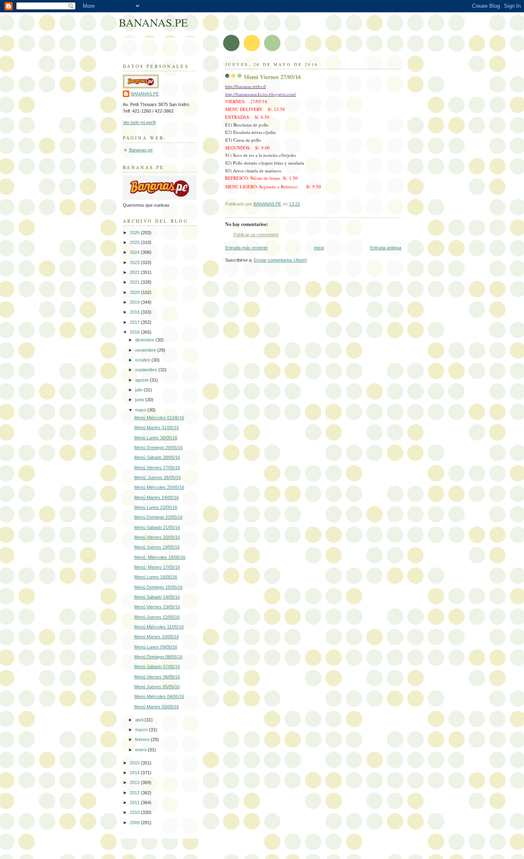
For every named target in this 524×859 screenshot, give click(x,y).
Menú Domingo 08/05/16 (158, 656)
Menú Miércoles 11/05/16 (159, 626)
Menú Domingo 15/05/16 (158, 587)
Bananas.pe (141, 149)
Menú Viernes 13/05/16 (157, 606)
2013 (135, 782)
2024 (135, 252)
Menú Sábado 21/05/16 (157, 527)
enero (141, 749)
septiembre (146, 369)
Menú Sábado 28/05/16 (157, 457)
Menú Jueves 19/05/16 (157, 547)
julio (139, 389)
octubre (143, 359)
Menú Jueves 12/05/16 (157, 617)
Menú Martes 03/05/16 (156, 706)
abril (140, 719)
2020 (135, 292)
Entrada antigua (385, 247)
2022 (135, 272)
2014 (135, 772)
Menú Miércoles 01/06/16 (159, 417)
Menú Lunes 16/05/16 (155, 576)
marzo (142, 729)
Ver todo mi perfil (139, 122)
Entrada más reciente (246, 247)
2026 (135, 232)
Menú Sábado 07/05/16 (157, 666)
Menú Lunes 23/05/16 (155, 507)
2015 (135, 762)
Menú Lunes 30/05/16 (155, 437)
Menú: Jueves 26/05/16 (157, 477)
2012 (135, 792)
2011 (135, 802)
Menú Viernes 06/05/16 (157, 676)
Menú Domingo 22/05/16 (158, 517)
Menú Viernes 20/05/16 (157, 537)
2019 (135, 302)
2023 (135, 262)
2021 (135, 282)
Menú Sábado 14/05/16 (157, 597)
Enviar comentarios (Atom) (280, 260)
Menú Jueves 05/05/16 (157, 686)
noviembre (146, 350)
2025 (135, 242)
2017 (135, 322)
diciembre (145, 339)
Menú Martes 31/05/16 (156, 427)
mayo (141, 409)
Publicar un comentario (256, 234)
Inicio (319, 247)
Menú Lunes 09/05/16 (155, 646)
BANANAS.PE (153, 22)
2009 (135, 822)
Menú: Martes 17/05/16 (157, 567)
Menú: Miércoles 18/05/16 (159, 557)
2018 (135, 312)
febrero (143, 739)
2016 (135, 332)
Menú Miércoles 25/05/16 (159, 487)
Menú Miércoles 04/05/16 (159, 696)
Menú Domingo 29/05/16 (158, 447)
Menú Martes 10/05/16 (156, 636)
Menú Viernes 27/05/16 (157, 467)
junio (140, 399)
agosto (142, 380)
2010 (135, 812)
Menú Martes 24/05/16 (156, 497)
